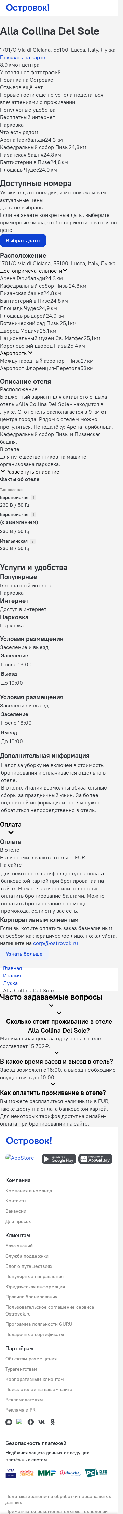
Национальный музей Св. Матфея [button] (42, 338)
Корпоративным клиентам (34, 1379)
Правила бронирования (31, 1297)
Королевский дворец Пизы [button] (33, 345)
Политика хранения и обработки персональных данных (58, 1499)
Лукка (10, 982)
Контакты (15, 1201)
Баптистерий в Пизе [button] (25, 300)
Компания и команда (28, 1191)
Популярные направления (34, 1276)
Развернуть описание (32, 471)
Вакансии (15, 1211)
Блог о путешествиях (28, 1266)
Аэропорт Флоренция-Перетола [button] (40, 368)
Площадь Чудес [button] (19, 308)
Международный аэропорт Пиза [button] (40, 360)
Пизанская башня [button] (21, 293)
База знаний (19, 1246)
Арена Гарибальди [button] (22, 278)
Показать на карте (22, 57)
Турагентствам (21, 1369)
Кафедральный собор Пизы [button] (34, 285)
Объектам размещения (31, 1359)
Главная (12, 968)
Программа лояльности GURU (38, 1324)
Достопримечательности (31, 270)
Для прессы (18, 1221)
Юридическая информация (35, 1287)
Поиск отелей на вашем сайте (38, 1389)
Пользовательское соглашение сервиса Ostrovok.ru (49, 1310)
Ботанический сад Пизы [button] (30, 323)
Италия (12, 975)
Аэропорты (14, 353)
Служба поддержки (27, 1256)
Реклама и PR (20, 1410)
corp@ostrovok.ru (55, 943)
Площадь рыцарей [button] (23, 315)
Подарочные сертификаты (34, 1334)
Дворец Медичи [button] (20, 330)
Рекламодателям (24, 1400)
